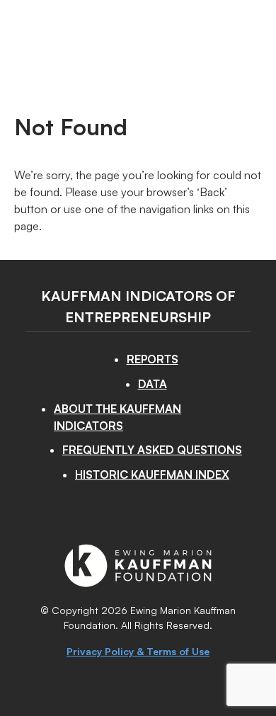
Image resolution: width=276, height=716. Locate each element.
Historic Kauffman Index (152, 474)
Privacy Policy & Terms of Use (138, 651)
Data (152, 384)
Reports (152, 359)
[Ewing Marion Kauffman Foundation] (138, 583)
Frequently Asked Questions (152, 450)
